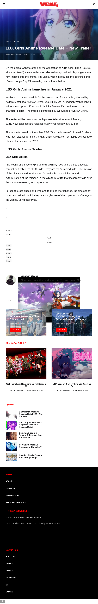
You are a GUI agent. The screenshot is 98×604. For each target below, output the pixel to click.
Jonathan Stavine (29, 276)
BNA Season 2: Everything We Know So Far (72, 385)
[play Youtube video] (49, 299)
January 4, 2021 (33, 323)
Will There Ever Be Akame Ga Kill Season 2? (26, 385)
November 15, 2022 (35, 390)
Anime (12, 314)
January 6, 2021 (79, 323)
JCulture (20, 314)
